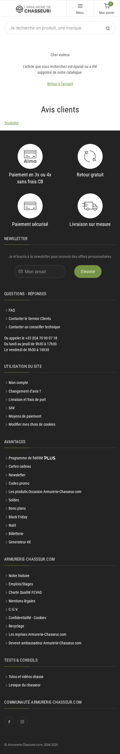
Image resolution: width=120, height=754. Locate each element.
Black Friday (18, 517)
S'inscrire (88, 271)
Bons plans (17, 508)
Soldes (14, 500)
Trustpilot (11, 123)
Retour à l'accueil (60, 84)
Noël (12, 525)
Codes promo (19, 483)
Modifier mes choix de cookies (32, 424)
